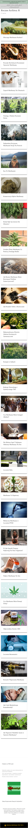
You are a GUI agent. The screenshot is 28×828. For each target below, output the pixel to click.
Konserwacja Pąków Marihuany (13, 196)
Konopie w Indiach (9, 362)
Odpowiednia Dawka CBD (11, 629)
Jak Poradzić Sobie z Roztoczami (13, 306)
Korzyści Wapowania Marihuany (13, 680)
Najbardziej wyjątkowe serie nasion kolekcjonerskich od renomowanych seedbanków (12, 771)
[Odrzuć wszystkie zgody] (26, 4)
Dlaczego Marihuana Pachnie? (13, 37)
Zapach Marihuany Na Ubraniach (13, 90)
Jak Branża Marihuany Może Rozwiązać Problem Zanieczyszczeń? (12, 279)
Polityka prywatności (14, 6)
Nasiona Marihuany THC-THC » (15, 825)
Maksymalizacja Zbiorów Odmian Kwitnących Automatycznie (11, 334)
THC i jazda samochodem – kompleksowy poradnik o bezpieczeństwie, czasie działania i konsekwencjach (12, 774)
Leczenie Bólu (8, 470)
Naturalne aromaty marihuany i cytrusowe (10, 776)
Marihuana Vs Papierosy (11, 495)
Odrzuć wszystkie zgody (16, 4)
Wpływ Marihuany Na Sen (11, 576)
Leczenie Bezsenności (10, 654)
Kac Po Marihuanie (9, 171)
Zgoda (8, 4)
